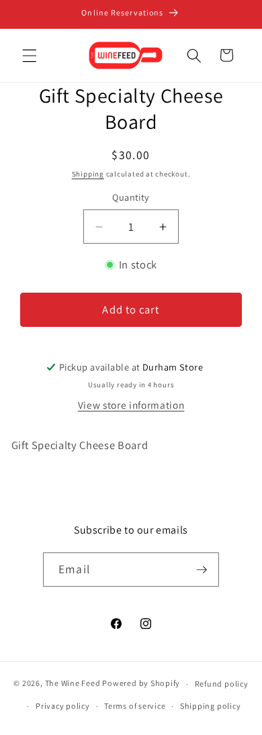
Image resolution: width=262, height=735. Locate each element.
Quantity (131, 197)
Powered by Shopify (141, 684)
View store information (131, 404)
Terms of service (134, 706)
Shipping (88, 174)
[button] (29, 55)
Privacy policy (63, 706)
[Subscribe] (201, 569)
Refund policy (222, 684)
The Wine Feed (73, 684)
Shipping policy (210, 706)
